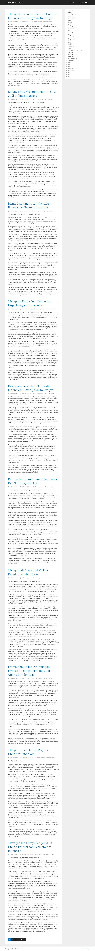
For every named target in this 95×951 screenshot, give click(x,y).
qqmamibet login (72, 27)
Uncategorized (83, 2)
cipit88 (70, 13)
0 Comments (48, 21)
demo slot (70, 60)
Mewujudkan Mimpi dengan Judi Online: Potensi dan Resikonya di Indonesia (30, 847)
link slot (70, 44)
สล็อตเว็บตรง (71, 46)
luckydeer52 (14, 21)
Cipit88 (70, 23)
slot (69, 62)
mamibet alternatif (73, 15)
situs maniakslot (72, 58)
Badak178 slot (72, 17)
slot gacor (70, 25)
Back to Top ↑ (86, 949)
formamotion (13, 3)
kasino (72, 2)
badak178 (70, 11)
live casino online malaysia (75, 50)
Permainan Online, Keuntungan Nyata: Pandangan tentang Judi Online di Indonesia (29, 670)
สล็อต (69, 40)
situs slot (70, 54)
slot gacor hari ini (72, 39)
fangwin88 (71, 29)
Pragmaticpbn (19, 949)
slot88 (69, 31)
